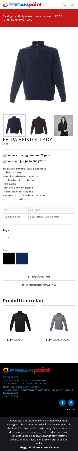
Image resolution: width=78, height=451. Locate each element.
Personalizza (41, 277)
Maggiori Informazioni (34, 447)
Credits (71, 409)
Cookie (14, 396)
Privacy (6, 396)
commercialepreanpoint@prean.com (21, 387)
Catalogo (8, 16)
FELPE (58, 16)
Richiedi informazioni (41, 285)
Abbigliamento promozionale (34, 16)
